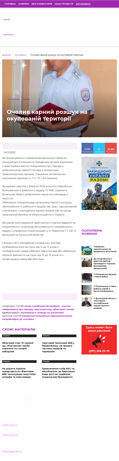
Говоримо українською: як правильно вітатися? (105, 249)
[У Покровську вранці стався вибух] (87, 278)
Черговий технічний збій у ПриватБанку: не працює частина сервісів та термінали (58, 347)
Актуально (20, 55)
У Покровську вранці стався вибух (105, 275)
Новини (24, 3)
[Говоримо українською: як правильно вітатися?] (87, 250)
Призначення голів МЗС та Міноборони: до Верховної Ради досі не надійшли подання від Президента (58, 373)
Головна (10, 3)
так (87, 144)
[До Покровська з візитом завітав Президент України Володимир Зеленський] (87, 262)
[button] (112, 3)
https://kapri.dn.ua (11, 451)
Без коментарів (42, 3)
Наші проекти (64, 3)
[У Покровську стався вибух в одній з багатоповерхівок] (87, 290)
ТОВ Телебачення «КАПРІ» (55, 412)
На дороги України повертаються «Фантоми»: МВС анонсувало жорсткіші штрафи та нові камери (19, 373)
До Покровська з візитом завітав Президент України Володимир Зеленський (104, 264)
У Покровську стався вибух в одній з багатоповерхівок (105, 288)
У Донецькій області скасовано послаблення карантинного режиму (105, 303)
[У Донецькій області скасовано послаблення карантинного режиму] (87, 302)
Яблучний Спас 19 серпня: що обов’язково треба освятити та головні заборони (18, 347)
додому (6, 55)
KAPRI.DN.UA (9, 425)
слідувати (99, 144)
